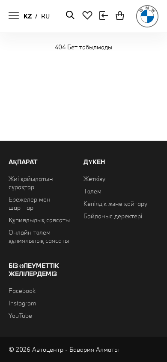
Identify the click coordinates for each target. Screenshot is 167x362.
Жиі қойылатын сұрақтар (31, 183)
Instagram (22, 303)
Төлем (92, 191)
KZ (28, 16)
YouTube (20, 315)
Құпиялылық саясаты (39, 220)
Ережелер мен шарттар (30, 203)
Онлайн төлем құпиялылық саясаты (39, 236)
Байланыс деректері (113, 216)
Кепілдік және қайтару (115, 203)
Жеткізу (94, 179)
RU (45, 16)
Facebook (22, 291)
